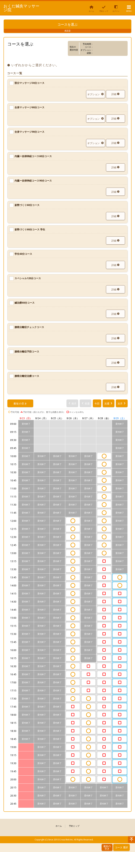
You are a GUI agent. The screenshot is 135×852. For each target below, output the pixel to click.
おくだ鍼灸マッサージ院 (21, 8)
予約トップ (74, 826)
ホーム (59, 826)
